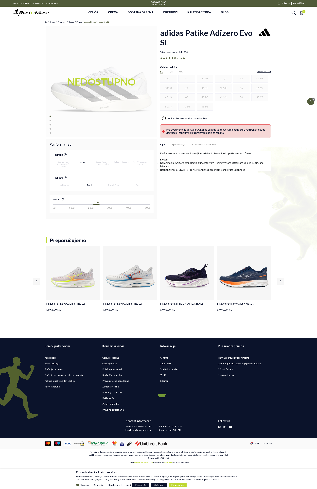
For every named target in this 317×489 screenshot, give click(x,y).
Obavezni (84, 485)
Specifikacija (178, 144)
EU (161, 71)
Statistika (99, 485)
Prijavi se (286, 3)
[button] (294, 12)
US (171, 71)
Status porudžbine (21, 3)
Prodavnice (38, 3)
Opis (162, 144)
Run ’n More (50, 22)
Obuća (71, 22)
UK (181, 71)
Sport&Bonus (52, 3)
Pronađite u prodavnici (204, 144)
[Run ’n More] (36, 12)
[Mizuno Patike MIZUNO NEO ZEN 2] (187, 273)
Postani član (298, 3)
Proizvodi (62, 22)
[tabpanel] (73, 278)
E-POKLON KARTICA (166, 2)
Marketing (114, 485)
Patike (79, 22)
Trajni (128, 485)
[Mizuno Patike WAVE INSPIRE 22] (73, 273)
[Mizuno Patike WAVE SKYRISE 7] (244, 273)
